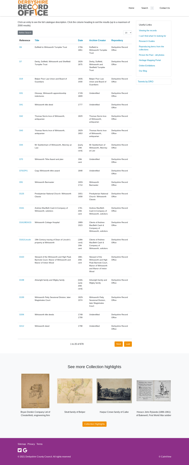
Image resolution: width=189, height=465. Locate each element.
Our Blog (143, 71)
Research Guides (147, 41)
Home (131, 8)
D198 (21, 280)
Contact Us (165, 8)
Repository (117, 40)
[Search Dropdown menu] (152, 8)
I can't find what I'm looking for (152, 36)
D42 (21, 116)
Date (80, 40)
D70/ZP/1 (23, 171)
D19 (21, 79)
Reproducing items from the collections (151, 48)
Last (128, 344)
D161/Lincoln (25, 240)
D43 (21, 130)
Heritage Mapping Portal (150, 60)
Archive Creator (97, 40)
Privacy (31, 444)
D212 (21, 326)
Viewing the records (148, 30)
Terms (39, 444)
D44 (21, 145)
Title (37, 40)
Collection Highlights (94, 424)
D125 (21, 193)
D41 (21, 105)
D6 (20, 47)
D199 (21, 297)
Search (144, 8)
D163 (21, 257)
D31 (21, 93)
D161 (21, 208)
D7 (20, 61)
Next (118, 344)
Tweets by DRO (145, 81)
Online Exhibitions (147, 65)
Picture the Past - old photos (151, 55)
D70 (21, 159)
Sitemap (22, 444)
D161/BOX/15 (25, 222)
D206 (21, 314)
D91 (21, 182)
